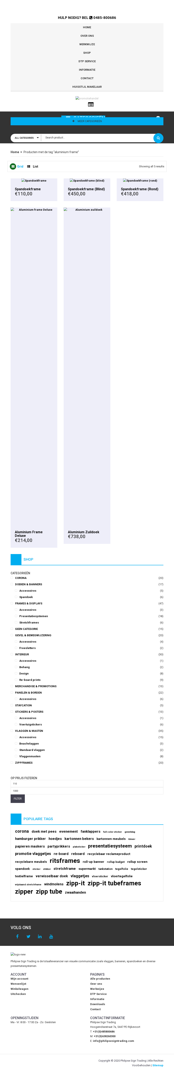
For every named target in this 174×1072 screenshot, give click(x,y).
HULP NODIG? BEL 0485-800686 (87, 18)
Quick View (34, 180)
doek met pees (44, 831)
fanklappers (90, 831)
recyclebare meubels (31, 862)
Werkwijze (87, 44)
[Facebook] (17, 936)
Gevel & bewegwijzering (33, 635)
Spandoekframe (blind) (86, 189)
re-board (61, 854)
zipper (24, 891)
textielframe (24, 876)
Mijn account (19, 978)
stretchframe (64, 869)
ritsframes (65, 860)
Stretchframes (29, 622)
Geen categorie (26, 629)
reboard (78, 854)
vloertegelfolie (122, 876)
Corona (21, 578)
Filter (18, 798)
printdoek (143, 846)
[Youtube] (51, 936)
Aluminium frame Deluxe (29, 534)
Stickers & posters (29, 711)
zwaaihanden (75, 892)
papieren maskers (30, 846)
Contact (87, 78)
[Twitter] (28, 936)
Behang (24, 667)
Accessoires (27, 590)
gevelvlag (130, 832)
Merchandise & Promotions (35, 686)
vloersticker (100, 876)
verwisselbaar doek (52, 876)
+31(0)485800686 (104, 1031)
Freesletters (27, 648)
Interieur (22, 654)
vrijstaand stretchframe (28, 884)
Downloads (97, 1004)
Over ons (87, 35)
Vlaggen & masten (29, 730)
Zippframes (23, 762)
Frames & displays (28, 603)
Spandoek (26, 597)
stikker (47, 869)
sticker (36, 869)
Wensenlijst (18, 983)
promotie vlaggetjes (33, 853)
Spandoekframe (28, 189)
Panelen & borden (28, 692)
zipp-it (75, 883)
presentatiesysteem (110, 846)
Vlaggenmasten (30, 756)
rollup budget (116, 861)
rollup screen (137, 862)
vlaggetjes (80, 876)
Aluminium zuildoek (83, 532)
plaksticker (79, 846)
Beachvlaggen (29, 743)
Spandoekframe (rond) (139, 189)
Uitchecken (18, 994)
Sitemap (157, 1065)
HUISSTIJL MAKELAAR (87, 86)
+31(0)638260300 (104, 1036)
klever (131, 839)
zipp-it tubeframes (114, 883)
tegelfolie (121, 868)
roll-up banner (93, 862)
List (35, 166)
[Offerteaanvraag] (91, 105)
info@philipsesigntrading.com (113, 1040)
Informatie (87, 69)
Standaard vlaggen (32, 750)
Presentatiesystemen (33, 616)
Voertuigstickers (30, 724)
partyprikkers (59, 846)
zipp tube (49, 891)
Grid (20, 166)
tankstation (105, 868)
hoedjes (55, 839)
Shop (87, 52)
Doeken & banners (28, 584)
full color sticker (112, 832)
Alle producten (100, 978)
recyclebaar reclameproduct (108, 854)
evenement (68, 831)
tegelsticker (139, 868)
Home (87, 27)
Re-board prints (30, 679)
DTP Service (87, 61)
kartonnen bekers (79, 839)
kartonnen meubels (111, 839)
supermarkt (87, 869)
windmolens (53, 884)
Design (24, 673)
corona (22, 831)
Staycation (23, 705)
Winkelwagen (19, 988)
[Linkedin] (39, 936)
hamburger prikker (30, 839)
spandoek (22, 869)
